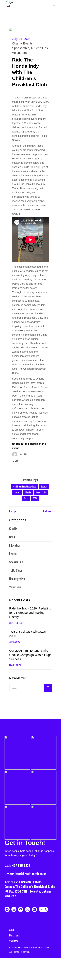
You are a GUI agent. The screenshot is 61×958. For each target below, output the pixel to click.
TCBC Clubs (39, 48)
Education (14, 545)
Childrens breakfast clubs (24, 486)
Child (12, 537)
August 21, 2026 (16, 622)
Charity (17, 43)
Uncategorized (17, 578)
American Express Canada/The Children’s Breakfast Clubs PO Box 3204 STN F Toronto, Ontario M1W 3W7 (30, 889)
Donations (14, 935)
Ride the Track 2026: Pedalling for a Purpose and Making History (30, 613)
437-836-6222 (21, 865)
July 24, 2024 (21, 39)
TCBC (23, 453)
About (12, 929)
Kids (26, 498)
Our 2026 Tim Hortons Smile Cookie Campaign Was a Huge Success (30, 655)
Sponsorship (20, 48)
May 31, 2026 (15, 665)
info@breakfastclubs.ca (30, 873)
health (17, 492)
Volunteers (19, 53)
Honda (28, 492)
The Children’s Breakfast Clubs (34, 947)
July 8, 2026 (14, 641)
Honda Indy (41, 492)
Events (28, 43)
